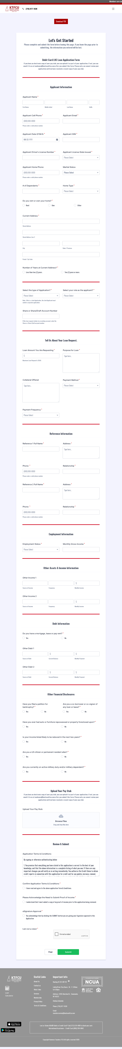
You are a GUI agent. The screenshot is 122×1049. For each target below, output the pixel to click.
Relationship (69, 465)
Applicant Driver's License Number (39, 152)
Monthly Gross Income (74, 543)
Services (36, 993)
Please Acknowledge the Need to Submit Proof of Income (49, 897)
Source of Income (28, 588)
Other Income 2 (30, 596)
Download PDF (61, 21)
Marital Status (69, 167)
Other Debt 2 (28, 667)
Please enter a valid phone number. (33, 126)
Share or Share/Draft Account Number (40, 311)
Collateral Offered (31, 380)
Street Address (27, 226)
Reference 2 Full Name (33, 484)
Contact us (37, 985)
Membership (38, 997)
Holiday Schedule (58, 1001)
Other (79, 205)
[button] (57, 139)
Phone (26, 465)
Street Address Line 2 (29, 237)
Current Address (31, 215)
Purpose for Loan (71, 350)
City (24, 248)
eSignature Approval (33, 911)
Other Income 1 (29, 578)
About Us (37, 981)
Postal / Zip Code (28, 259)
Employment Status (32, 543)
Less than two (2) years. (34, 272)
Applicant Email (70, 115)
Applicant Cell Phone (33, 115)
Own (53, 205)
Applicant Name (30, 96)
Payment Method (71, 379)
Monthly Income (79, 588)
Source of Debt (27, 659)
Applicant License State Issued (77, 152)
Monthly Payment (79, 659)
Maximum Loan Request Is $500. (32, 360)
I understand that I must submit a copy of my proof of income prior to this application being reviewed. (61, 902)
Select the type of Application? (37, 290)
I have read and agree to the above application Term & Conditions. (48, 888)
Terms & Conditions (40, 1005)
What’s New (37, 989)
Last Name (70, 107)
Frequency (52, 588)
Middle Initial (48, 107)
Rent (27, 205)
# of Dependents (31, 185)
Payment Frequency (32, 409)
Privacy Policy (38, 1001)
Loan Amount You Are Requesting (39, 350)
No (65, 638)
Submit (68, 952)
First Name (26, 107)
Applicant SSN (70, 134)
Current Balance (53, 659)
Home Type (68, 185)
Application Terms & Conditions (37, 854)
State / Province (67, 248)
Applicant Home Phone (33, 167)
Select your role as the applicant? (78, 290)
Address (67, 443)
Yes (27, 638)
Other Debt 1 (28, 648)
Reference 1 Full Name (33, 443)
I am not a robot (30, 928)
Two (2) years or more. (72, 272)
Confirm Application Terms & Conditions (42, 883)
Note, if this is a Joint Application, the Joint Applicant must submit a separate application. (39, 301)
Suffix (90, 107)
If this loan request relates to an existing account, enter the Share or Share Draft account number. (39, 322)
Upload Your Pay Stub (33, 809)
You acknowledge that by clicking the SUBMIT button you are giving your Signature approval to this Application (60, 917)
